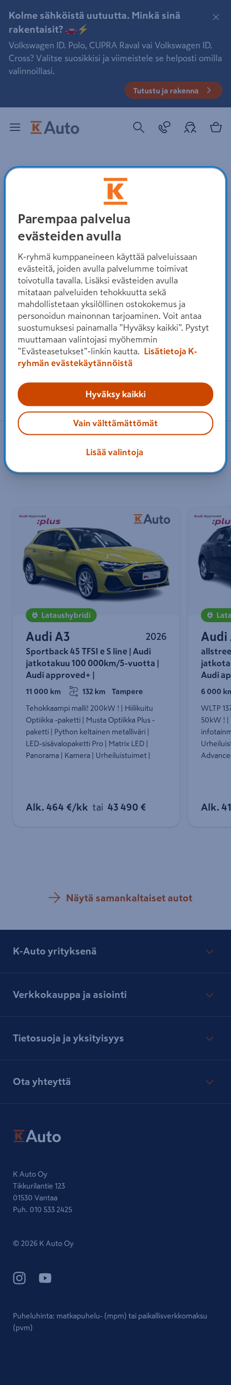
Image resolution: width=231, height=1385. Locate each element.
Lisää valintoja (114, 452)
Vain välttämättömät (115, 423)
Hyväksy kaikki (115, 394)
